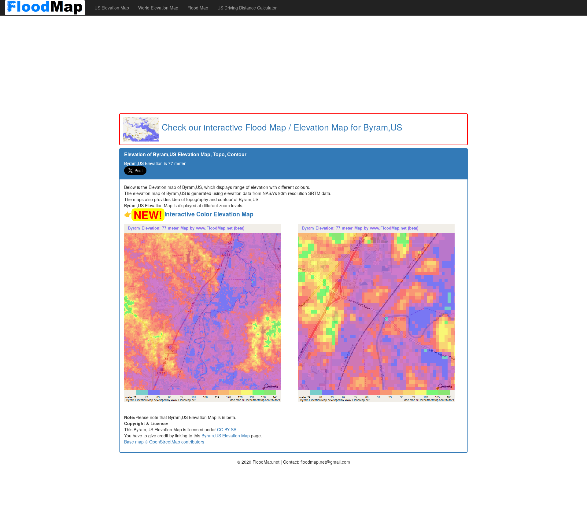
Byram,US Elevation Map (225, 435)
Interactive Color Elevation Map (208, 214)
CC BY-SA (226, 429)
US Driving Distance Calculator (247, 8)
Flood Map (197, 8)
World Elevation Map (158, 8)
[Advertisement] (293, 64)
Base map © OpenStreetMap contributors (164, 442)
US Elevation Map (111, 8)
